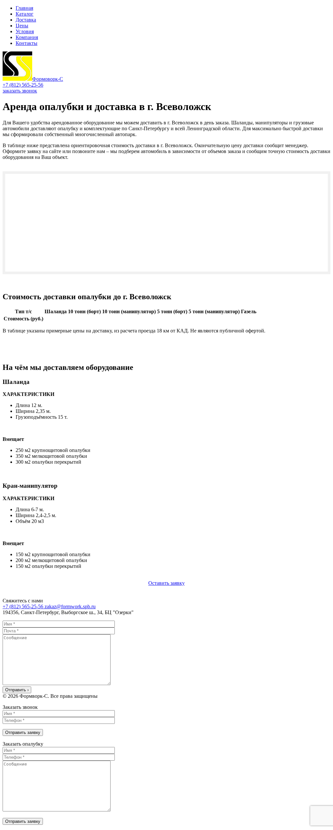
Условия (25, 31)
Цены (22, 25)
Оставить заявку (166, 583)
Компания (27, 37)
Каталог (24, 14)
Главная (24, 8)
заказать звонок (20, 90)
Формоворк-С (47, 79)
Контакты (26, 43)
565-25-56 (23, 85)
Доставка (26, 19)
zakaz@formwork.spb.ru (70, 606)
